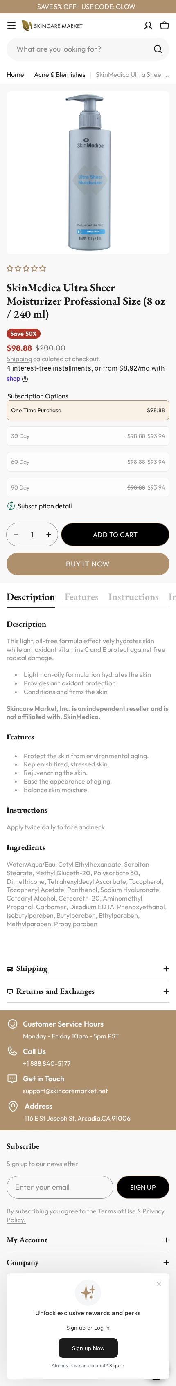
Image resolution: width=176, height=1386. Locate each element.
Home (15, 74)
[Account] (148, 26)
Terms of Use (117, 1211)
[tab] (31, 599)
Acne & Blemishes (60, 74)
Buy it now (88, 563)
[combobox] (88, 49)
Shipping (19, 359)
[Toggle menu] (11, 26)
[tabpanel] (88, 773)
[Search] (158, 49)
